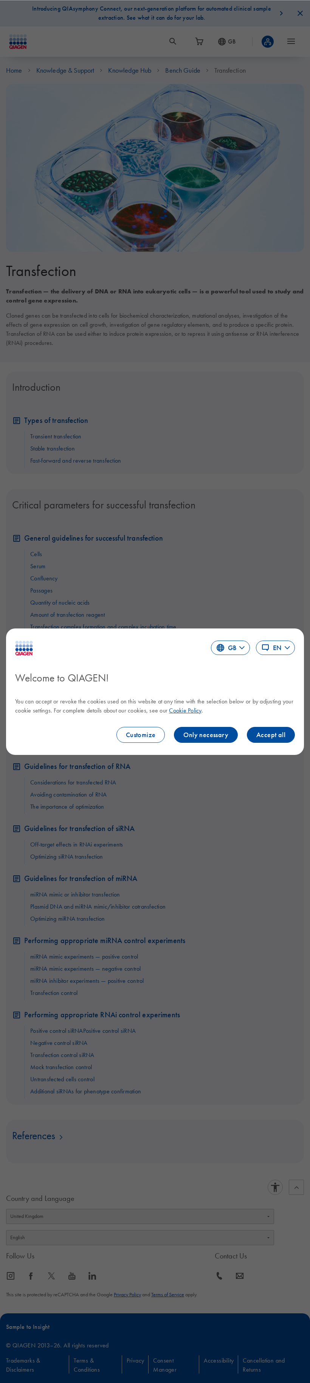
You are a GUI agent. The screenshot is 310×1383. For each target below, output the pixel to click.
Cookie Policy (185, 710)
